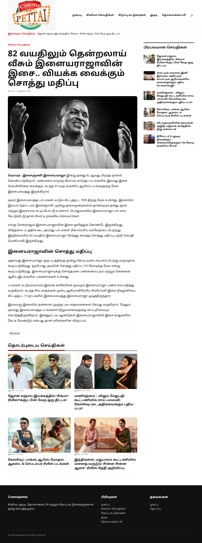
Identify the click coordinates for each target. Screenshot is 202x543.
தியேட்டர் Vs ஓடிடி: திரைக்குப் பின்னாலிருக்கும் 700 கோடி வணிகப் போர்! (175, 141)
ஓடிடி (153, 15)
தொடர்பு (155, 508)
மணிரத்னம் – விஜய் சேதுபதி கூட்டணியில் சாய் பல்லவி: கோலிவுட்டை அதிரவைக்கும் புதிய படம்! (104, 402)
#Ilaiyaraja (14, 333)
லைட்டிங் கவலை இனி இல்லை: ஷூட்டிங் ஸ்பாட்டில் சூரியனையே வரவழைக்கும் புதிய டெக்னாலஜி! (173, 79)
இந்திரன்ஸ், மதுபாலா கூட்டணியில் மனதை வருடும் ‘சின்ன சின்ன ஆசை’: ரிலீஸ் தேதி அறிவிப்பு (105, 464)
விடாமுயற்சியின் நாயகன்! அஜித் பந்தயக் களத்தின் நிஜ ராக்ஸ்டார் (175, 126)
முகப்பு (77, 15)
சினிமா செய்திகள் (100, 15)
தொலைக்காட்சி (174, 15)
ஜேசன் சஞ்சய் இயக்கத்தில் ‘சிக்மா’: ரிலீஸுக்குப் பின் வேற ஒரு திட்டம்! (78, 33)
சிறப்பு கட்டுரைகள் (132, 15)
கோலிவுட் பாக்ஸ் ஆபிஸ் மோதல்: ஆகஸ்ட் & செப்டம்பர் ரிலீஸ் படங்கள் (38, 462)
